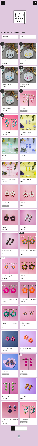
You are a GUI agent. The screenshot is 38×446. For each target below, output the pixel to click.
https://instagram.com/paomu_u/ (19, 436)
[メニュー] (3, 3)
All (22, 36)
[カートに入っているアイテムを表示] (35, 3)
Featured (6, 36)
